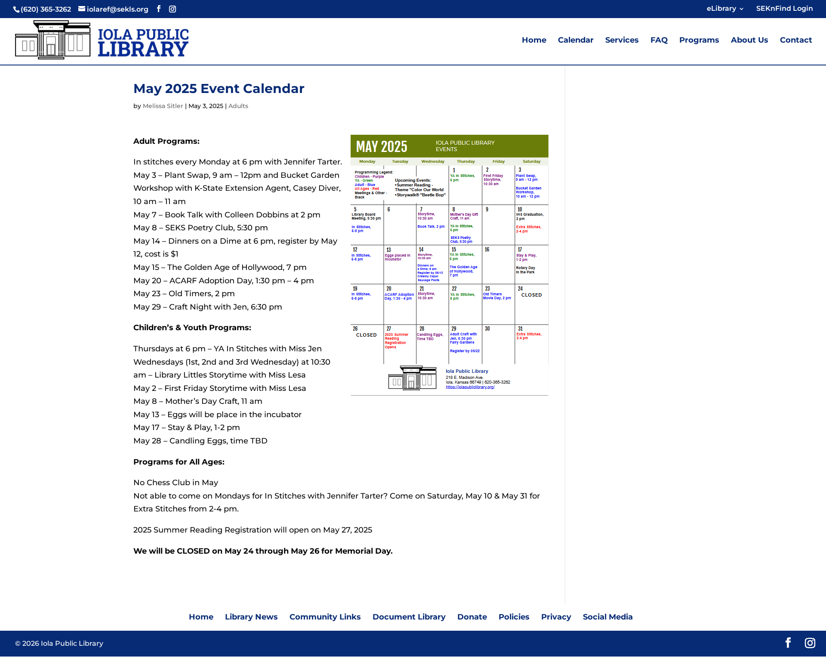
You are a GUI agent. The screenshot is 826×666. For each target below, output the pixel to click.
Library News (251, 617)
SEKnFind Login (783, 8)
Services (622, 41)
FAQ (659, 41)
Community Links (325, 617)
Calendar (576, 41)
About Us (749, 41)
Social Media (608, 617)
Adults (238, 106)
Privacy (556, 617)
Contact (796, 41)
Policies (514, 617)
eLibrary (721, 8)
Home (534, 41)
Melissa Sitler (163, 106)
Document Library (409, 617)
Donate (472, 617)
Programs (699, 41)
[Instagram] (172, 9)
